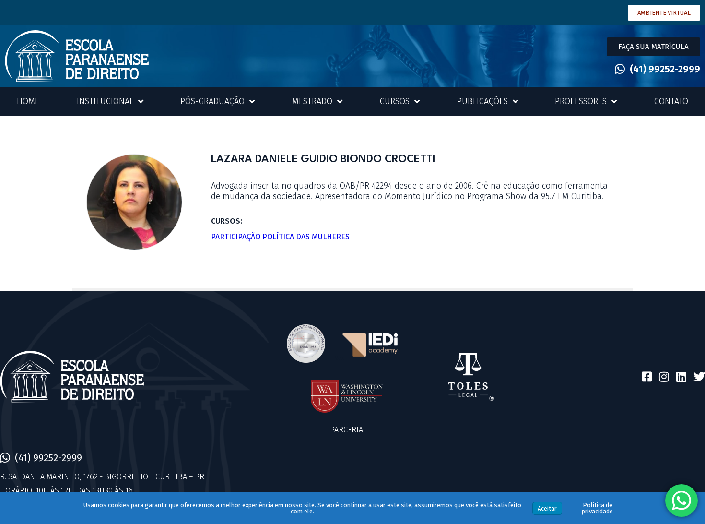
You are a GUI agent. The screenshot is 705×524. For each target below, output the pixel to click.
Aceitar (547, 508)
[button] (653, 46)
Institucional (105, 101)
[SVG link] (77, 56)
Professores (581, 101)
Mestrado (312, 101)
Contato (671, 101)
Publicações (482, 101)
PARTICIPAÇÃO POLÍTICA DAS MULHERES (280, 236)
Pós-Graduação (212, 101)
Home (28, 101)
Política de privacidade (597, 508)
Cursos (395, 101)
